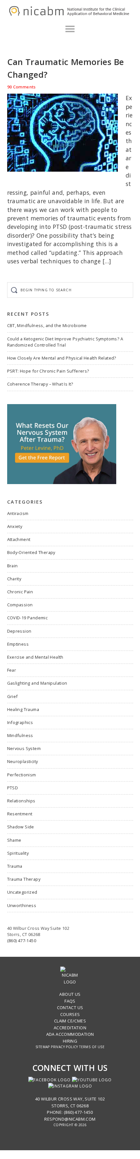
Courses (70, 1014)
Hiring (70, 1041)
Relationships (21, 801)
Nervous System (24, 748)
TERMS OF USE (92, 1047)
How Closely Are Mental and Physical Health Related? (61, 358)
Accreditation (70, 1028)
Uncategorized (22, 892)
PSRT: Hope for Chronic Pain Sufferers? (48, 371)
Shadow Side (20, 827)
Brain (12, 566)
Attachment (19, 539)
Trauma (14, 866)
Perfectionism (21, 775)
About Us (69, 994)
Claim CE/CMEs (70, 1021)
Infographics (20, 722)
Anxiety (14, 526)
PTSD (12, 788)
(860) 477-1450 (21, 940)
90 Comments (21, 87)
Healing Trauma (23, 709)
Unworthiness (21, 905)
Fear (11, 670)
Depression (19, 631)
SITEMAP (42, 1047)
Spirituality (18, 853)
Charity (14, 579)
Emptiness (18, 644)
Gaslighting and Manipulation (37, 683)
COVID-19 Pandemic (27, 618)
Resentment (20, 814)
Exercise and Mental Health (35, 657)
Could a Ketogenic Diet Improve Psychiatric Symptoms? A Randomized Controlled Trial (65, 342)
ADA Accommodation (70, 1034)
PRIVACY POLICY (64, 1047)
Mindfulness (20, 735)
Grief (12, 696)
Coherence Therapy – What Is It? (40, 384)
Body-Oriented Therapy (31, 552)
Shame (14, 840)
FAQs (70, 1001)
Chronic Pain (20, 592)
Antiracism (18, 513)
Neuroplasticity (22, 761)
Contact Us (70, 1007)
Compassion (20, 605)
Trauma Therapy (24, 879)
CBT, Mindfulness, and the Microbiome (47, 325)
